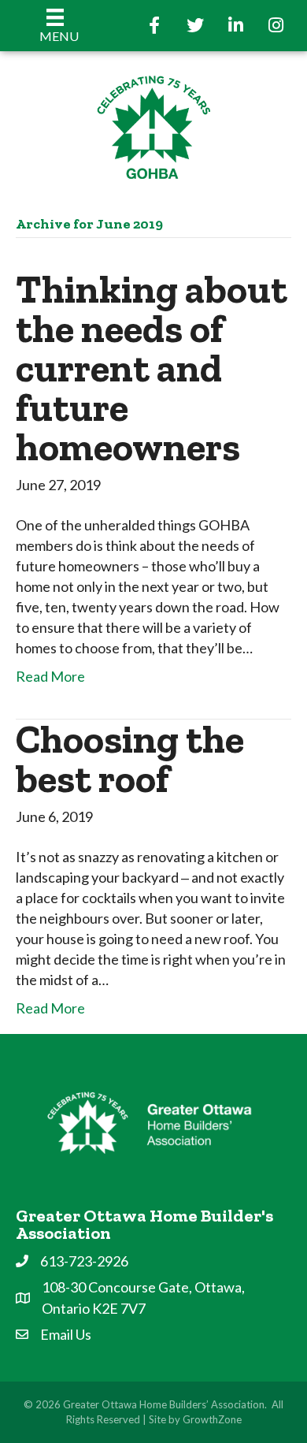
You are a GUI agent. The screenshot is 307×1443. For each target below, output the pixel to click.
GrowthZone (212, 1419)
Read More (50, 676)
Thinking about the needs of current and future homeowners (151, 368)
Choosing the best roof (130, 759)
